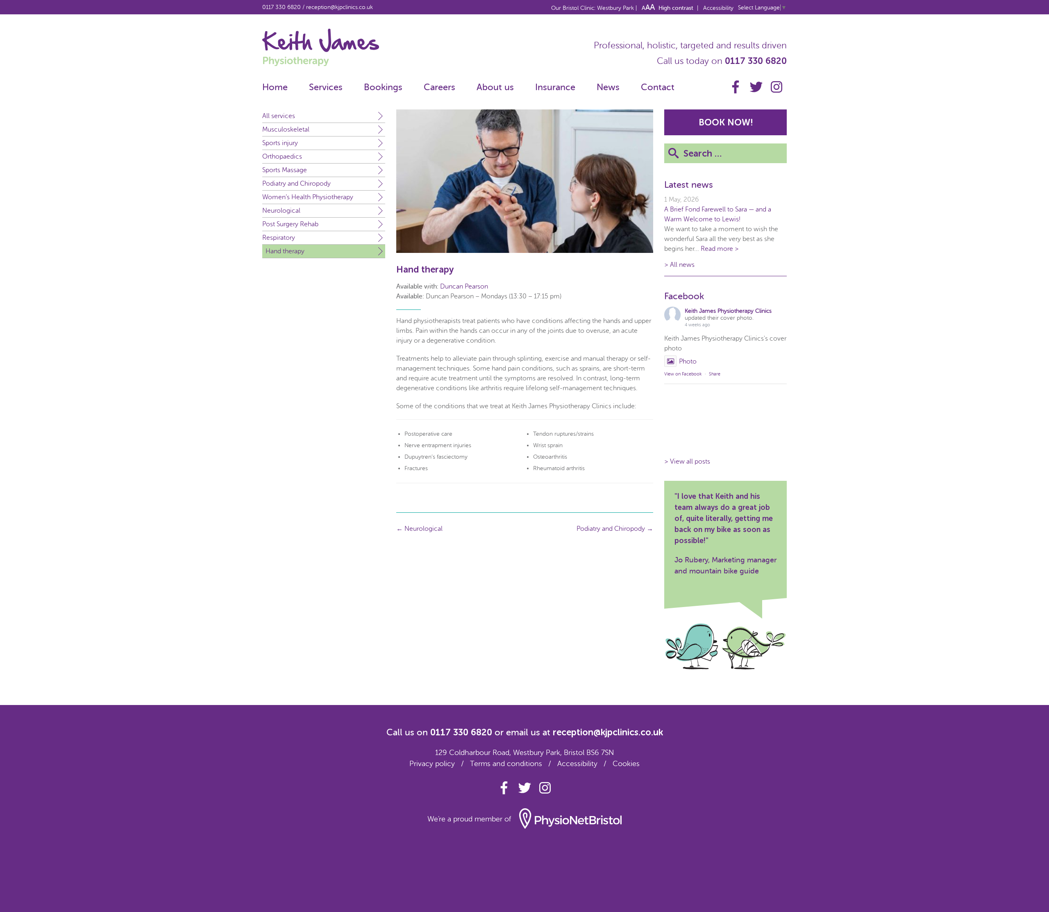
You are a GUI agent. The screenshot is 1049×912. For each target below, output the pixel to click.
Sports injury (280, 143)
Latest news (688, 185)
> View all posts (687, 461)
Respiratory (278, 237)
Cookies (626, 764)
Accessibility (718, 8)
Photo (688, 361)
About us (495, 87)
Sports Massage (284, 170)
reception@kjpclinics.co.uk (339, 7)
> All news (679, 264)
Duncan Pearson (464, 286)
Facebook (684, 296)
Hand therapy (285, 251)
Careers (439, 87)
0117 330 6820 (281, 7)
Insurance (555, 87)
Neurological (281, 210)
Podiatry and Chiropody (296, 183)
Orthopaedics (282, 156)
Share (714, 374)
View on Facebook (683, 374)
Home (275, 87)
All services (278, 116)
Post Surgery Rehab (290, 224)
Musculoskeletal (285, 129)
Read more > (720, 248)
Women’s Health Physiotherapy (307, 197)
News (608, 87)
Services (326, 87)
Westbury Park (616, 8)
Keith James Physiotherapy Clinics (728, 311)
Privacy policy (432, 764)
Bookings (383, 87)
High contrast (675, 8)
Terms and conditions (506, 764)
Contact (657, 87)
